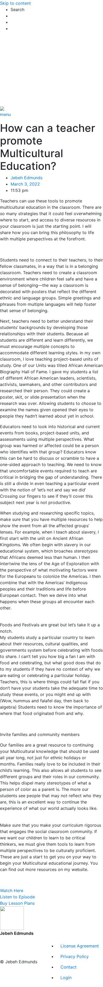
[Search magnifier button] (16, 37)
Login (66, 977)
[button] (57, 9)
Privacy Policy (74, 956)
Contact (68, 967)
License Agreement (79, 946)
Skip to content (15, 3)
